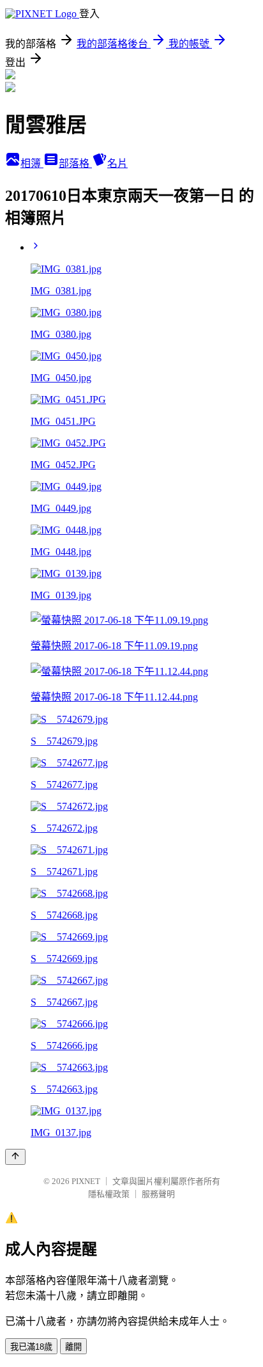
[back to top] (15, 1157)
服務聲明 (158, 1194)
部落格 (75, 163)
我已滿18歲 (31, 1347)
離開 (73, 1347)
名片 (117, 163)
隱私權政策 (109, 1194)
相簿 (31, 163)
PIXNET (85, 1181)
